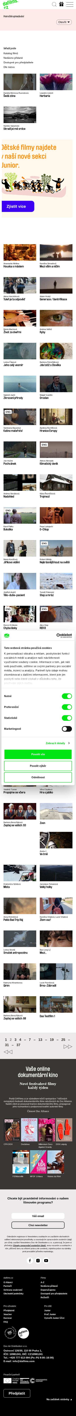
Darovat (8, 1318)
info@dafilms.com (23, 1361)
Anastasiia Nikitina (11, 263)
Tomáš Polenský (47, 592)
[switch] (67, 707)
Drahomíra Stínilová (12, 884)
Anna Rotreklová (11, 917)
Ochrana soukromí (13, 1290)
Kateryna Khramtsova (13, 983)
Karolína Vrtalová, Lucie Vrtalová (54, 917)
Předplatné (9, 1310)
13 (40, 1040)
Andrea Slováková (11, 494)
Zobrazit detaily (55, 743)
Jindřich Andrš (10, 592)
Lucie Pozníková (47, 983)
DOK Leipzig (61, 1144)
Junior (47, 1310)
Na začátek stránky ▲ (59, 1399)
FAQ (6, 1322)
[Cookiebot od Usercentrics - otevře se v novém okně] (56, 635)
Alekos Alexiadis (47, 461)
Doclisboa (25, 1144)
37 (18, 1045)
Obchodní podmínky (14, 1293)
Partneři (8, 1286)
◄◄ (21, 1052)
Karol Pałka (8, 526)
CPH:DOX (8, 1144)
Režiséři (45, 1297)
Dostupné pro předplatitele (18, 62)
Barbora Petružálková (49, 362)
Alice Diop (44, 625)
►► (55, 1046)
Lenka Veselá (9, 950)
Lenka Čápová (10, 362)
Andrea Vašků (46, 329)
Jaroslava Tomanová (49, 884)
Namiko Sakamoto (11, 126)
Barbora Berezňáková (13, 822)
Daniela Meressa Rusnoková (16, 93)
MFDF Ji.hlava (36, 1176)
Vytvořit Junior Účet (54, 1318)
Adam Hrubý (45, 296)
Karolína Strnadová (48, 263)
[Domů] (11, 4)
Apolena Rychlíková (48, 428)
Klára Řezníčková (47, 494)
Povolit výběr (38, 765)
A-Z (42, 1282)
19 (52, 1040)
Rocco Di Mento (10, 625)
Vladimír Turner (10, 789)
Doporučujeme (48, 1290)
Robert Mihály (46, 559)
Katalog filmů (11, 53)
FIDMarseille (18, 1176)
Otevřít (62, 22)
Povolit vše (38, 754)
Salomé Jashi (9, 395)
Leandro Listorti (46, 93)
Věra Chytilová (46, 789)
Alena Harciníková (11, 296)
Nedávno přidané (13, 57)
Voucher (8, 1314)
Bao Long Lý (45, 950)
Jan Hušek (8, 461)
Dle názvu (9, 67)
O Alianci (8, 1282)
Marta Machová (10, 329)
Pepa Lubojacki (46, 526)
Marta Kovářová (10, 559)
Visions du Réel (54, 1176)
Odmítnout (38, 777)
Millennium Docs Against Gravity (45, 1145)
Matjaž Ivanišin (46, 395)
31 (7, 1045)
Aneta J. (43, 851)
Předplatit (17, 1393)
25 (63, 1040)
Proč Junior (50, 1314)
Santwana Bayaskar (12, 428)
